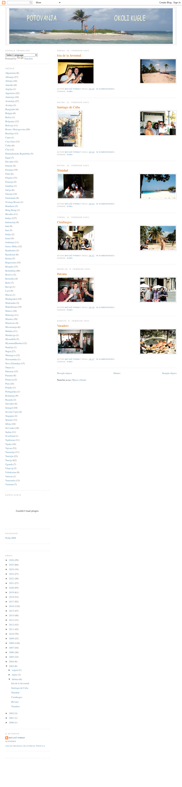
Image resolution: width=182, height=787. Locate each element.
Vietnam (9, 484)
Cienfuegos (64, 222)
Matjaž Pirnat (17, 738)
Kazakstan (10, 254)
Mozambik (10, 339)
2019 (12, 592)
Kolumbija (10, 270)
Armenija (9, 97)
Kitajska (9, 266)
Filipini (9, 177)
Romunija (10, 395)
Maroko (9, 319)
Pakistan (9, 371)
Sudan (8, 432)
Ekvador (9, 161)
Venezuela (10, 480)
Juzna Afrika (11, 246)
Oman (8, 367)
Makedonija (11, 306)
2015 (12, 610)
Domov (117, 373)
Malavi (8, 310)
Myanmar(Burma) (13, 343)
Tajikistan (10, 440)
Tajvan (8, 448)
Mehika (9, 331)
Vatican (9, 476)
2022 (12, 578)
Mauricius (10, 323)
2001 (12, 717)
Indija (8, 218)
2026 (12, 560)
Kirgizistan (10, 262)
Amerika (9, 85)
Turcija (8, 460)
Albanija (9, 77)
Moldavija (10, 335)
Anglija (9, 89)
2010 (12, 633)
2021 (12, 583)
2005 (12, 656)
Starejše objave (169, 373)
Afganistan (10, 72)
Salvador (9, 403)
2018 (12, 596)
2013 (12, 620)
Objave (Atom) (79, 379)
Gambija (9, 185)
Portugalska (11, 391)
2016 (12, 606)
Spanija (9, 419)
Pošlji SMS (10, 537)
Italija (8, 234)
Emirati (8, 165)
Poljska (8, 387)
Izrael (8, 238)
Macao (8, 294)
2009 (12, 638)
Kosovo (9, 274)
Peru (7, 383)
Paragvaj (9, 379)
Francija (9, 181)
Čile (7, 149)
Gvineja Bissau (12, 202)
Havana (62, 274)
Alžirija (9, 80)
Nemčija (9, 347)
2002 (12, 713)
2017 (12, 601)
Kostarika (10, 278)
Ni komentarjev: (106, 89)
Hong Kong (11, 210)
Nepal (8, 351)
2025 (12, 564)
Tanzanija (10, 452)
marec (15, 674)
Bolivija (9, 125)
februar (15, 679)
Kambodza (10, 250)
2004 (12, 661)
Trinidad (62, 170)
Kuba (70, 91)
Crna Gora (10, 141)
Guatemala (10, 197)
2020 (12, 587)
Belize (8, 117)
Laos (7, 290)
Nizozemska (11, 359)
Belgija (8, 113)
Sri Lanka (10, 427)
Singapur (9, 415)
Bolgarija (9, 121)
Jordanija (9, 242)
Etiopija (9, 169)
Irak (7, 226)
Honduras (10, 206)
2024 (12, 569)
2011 (12, 629)
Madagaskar (11, 298)
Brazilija (9, 133)
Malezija (9, 315)
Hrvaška (9, 214)
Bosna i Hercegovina (15, 129)
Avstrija (9, 105)
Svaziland (10, 435)
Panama (9, 375)
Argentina (10, 93)
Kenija (8, 258)
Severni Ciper (11, 411)
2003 (12, 666)
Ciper (8, 137)
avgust (15, 670)
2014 (12, 615)
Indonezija (10, 222)
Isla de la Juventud (69, 55)
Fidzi (7, 173)
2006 (12, 652)
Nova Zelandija (12, 363)
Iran (7, 230)
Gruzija (8, 193)
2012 (12, 624)
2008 (12, 643)
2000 (12, 722)
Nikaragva (10, 355)
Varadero (63, 325)
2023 (12, 573)
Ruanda (9, 399)
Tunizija (9, 456)
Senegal (9, 407)
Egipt (8, 157)
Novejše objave (64, 373)
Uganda (9, 464)
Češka (8, 145)
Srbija (8, 423)
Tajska (8, 444)
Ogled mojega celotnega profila (25, 746)
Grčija (8, 190)
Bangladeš (10, 109)
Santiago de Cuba (68, 107)
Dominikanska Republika (17, 153)
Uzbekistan (10, 472)
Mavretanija (11, 327)
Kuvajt (8, 286)
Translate (28, 58)
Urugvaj (9, 468)
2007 (12, 647)
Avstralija (10, 101)
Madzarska (10, 302)
